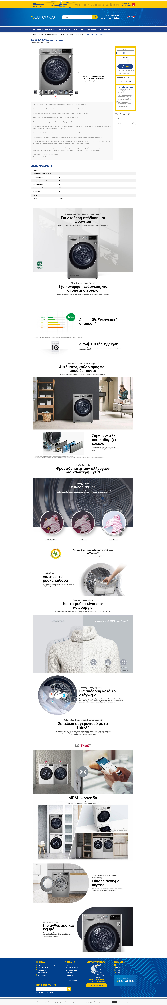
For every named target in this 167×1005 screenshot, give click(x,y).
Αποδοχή (44, 992)
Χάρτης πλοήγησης (71, 965)
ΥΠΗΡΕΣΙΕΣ (78, 29)
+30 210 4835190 (42, 970)
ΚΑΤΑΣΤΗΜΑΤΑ (64, 29)
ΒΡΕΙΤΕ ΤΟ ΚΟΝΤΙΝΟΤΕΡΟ (96, 985)
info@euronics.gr (42, 972)
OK (114, 1002)
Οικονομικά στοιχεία (71, 970)
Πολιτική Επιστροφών (72, 980)
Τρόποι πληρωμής (70, 975)
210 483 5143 (112, 17)
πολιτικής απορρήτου (46, 992)
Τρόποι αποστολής (71, 977)
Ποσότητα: (125, 57)
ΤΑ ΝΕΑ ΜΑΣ (91, 29)
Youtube (118, 970)
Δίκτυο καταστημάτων (72, 967)
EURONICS (49, 29)
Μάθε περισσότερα (123, 1002)
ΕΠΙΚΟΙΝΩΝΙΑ (105, 29)
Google (118, 972)
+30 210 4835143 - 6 (43, 967)
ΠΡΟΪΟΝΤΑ (37, 29)
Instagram (118, 967)
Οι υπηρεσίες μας (70, 972)
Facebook (118, 965)
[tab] (83, 165)
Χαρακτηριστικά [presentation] (41, 165)
